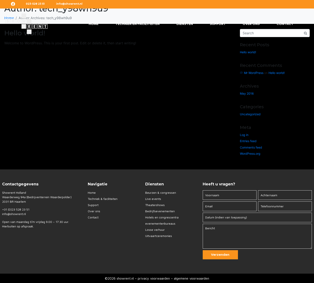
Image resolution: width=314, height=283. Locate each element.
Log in (244, 135)
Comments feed (251, 147)
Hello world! (248, 52)
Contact (285, 24)
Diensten (184, 24)
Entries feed (248, 141)
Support (218, 24)
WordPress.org (250, 153)
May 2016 (247, 93)
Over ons (251, 24)
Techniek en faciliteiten (137, 24)
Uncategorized (250, 114)
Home (93, 24)
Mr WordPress (253, 73)
